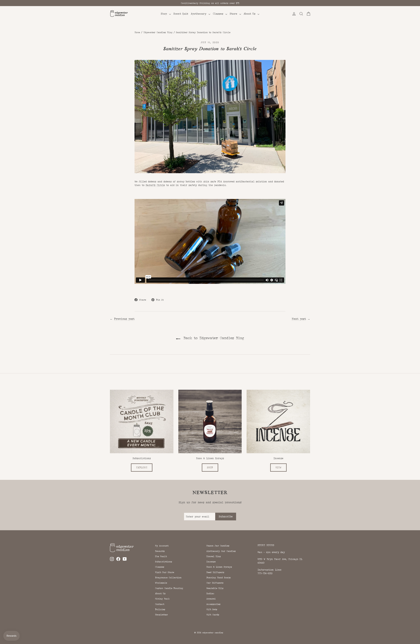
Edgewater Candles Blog (157, 32)
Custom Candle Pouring (169, 588)
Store (234, 13)
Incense (211, 561)
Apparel (211, 598)
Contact (159, 604)
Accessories (213, 604)
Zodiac (210, 593)
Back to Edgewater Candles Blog (213, 338)
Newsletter (161, 614)
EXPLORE (141, 467)
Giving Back (162, 598)
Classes (219, 13)
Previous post (124, 318)
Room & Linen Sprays (219, 567)
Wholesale (161, 582)
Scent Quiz (180, 13)
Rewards (160, 551)
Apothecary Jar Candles (221, 551)
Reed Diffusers (215, 572)
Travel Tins (213, 556)
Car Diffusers (214, 582)
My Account (161, 545)
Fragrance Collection (168, 577)
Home (137, 32)
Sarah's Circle (155, 185)
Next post (299, 318)
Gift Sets (211, 609)
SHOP (210, 467)
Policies (160, 609)
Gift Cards (212, 614)
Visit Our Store (164, 572)
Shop (164, 13)
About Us (250, 13)
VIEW (278, 467)
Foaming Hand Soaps (218, 577)
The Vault (161, 556)
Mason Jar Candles (217, 545)
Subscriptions (163, 561)
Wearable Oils (214, 588)
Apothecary (199, 13)
